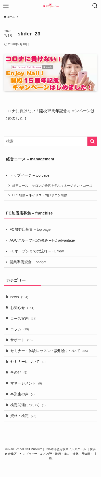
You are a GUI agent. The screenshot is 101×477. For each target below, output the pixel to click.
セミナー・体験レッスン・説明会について (49, 351)
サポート (21, 340)
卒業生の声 (22, 394)
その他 (18, 372)
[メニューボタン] (6, 6)
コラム (19, 329)
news (19, 297)
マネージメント (26, 383)
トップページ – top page (29, 175)
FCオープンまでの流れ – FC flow (37, 251)
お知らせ (22, 308)
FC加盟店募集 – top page (30, 229)
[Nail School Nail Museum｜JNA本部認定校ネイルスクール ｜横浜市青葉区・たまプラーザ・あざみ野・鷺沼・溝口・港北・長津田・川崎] (50, 6)
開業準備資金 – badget (28, 262)
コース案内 (23, 319)
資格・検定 (23, 416)
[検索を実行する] (92, 141)
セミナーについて (28, 362)
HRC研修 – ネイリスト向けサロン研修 (39, 195)
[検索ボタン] (95, 6)
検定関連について (28, 405)
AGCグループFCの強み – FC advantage (42, 240)
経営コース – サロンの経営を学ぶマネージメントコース (52, 185)
